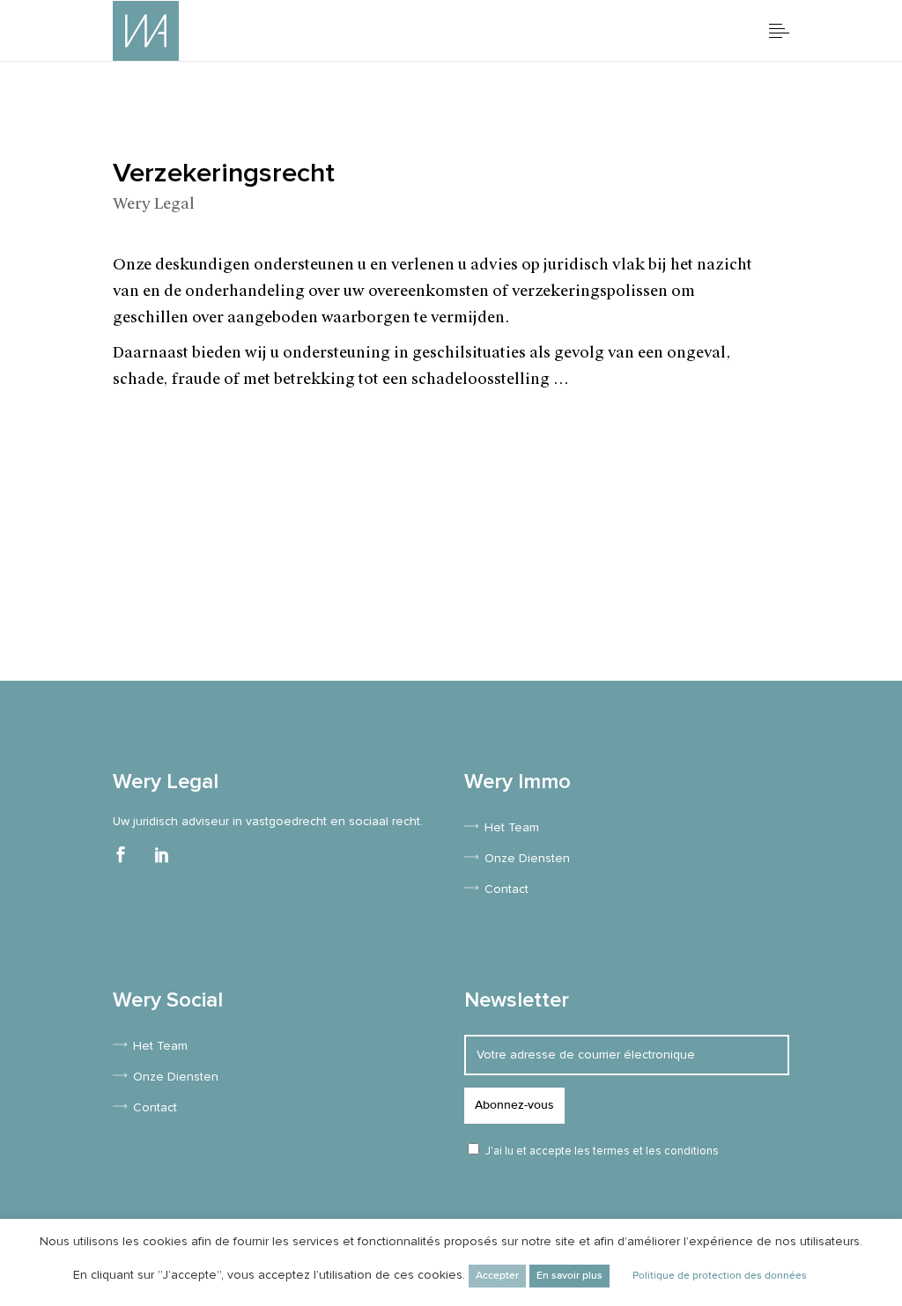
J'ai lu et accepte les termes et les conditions (602, 1151)
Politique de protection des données (719, 1276)
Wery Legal (154, 203)
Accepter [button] (497, 1276)
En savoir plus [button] (569, 1276)
